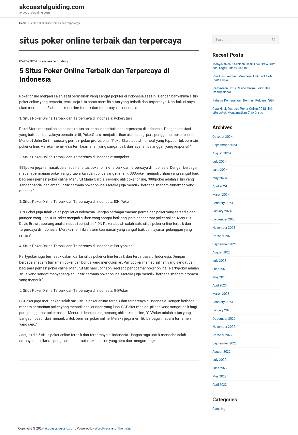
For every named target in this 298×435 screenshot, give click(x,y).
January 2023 (222, 310)
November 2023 (223, 228)
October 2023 (222, 236)
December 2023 (224, 219)
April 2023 (219, 285)
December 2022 (224, 319)
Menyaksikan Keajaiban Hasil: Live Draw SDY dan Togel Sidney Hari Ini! (243, 66)
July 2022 (219, 360)
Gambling (218, 409)
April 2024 (219, 186)
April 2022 (219, 385)
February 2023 (222, 302)
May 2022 (219, 376)
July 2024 (219, 162)
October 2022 (222, 335)
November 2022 (223, 327)
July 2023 (219, 261)
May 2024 (219, 178)
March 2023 (220, 294)
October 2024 (222, 137)
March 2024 (220, 195)
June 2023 (219, 269)
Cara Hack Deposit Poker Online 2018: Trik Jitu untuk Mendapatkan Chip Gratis (242, 110)
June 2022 (219, 368)
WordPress (102, 428)
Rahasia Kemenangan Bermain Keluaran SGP (243, 100)
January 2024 (222, 211)
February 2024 (222, 203)
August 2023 (221, 252)
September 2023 (224, 244)
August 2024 (221, 153)
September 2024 (224, 145)
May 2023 (219, 277)
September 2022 (224, 343)
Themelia (123, 428)
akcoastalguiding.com (59, 428)
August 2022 (221, 352)
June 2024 (219, 170)
